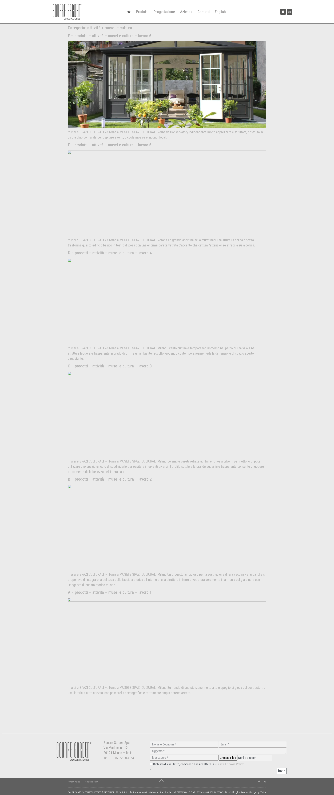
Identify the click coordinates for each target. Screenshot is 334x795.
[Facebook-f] (259, 782)
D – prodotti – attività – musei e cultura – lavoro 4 (110, 252)
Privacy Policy (74, 782)
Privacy (220, 764)
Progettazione (164, 12)
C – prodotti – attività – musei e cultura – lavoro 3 (110, 366)
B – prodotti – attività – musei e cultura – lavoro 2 (110, 479)
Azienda (186, 12)
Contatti (203, 12)
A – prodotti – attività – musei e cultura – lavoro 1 (110, 592)
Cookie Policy (235, 764)
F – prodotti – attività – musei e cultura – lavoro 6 (109, 35)
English (220, 12)
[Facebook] (283, 12)
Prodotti (142, 12)
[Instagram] (289, 12)
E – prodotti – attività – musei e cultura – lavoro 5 (109, 145)
